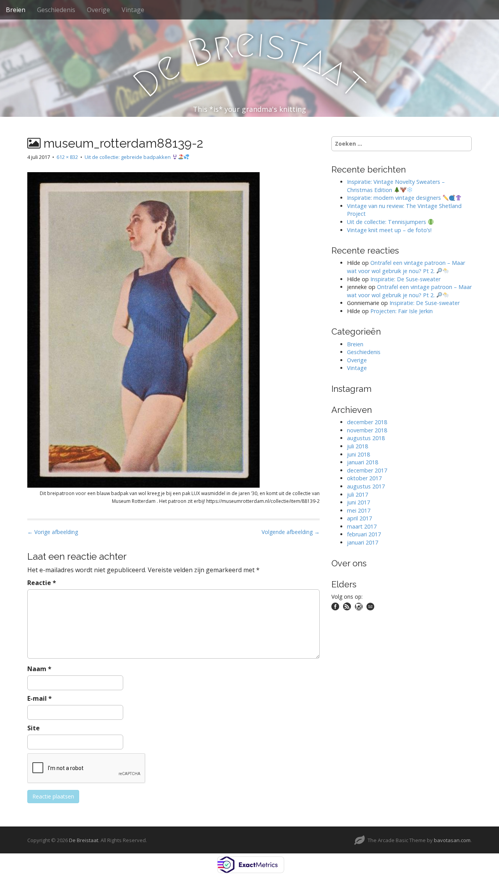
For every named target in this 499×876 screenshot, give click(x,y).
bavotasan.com (452, 840)
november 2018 (367, 430)
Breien (15, 9)
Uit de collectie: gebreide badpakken (128, 156)
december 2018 (367, 422)
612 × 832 (67, 156)
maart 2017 (362, 526)
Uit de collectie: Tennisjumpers (387, 222)
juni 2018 (358, 454)
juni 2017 (358, 502)
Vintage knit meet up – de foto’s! (389, 230)
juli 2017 (357, 494)
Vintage (133, 9)
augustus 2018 (366, 438)
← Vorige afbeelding (52, 532)
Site (33, 728)
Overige (98, 9)
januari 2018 (362, 462)
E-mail (39, 698)
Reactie (41, 582)
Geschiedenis (56, 9)
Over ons (348, 563)
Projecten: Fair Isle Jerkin (401, 311)
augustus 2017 (366, 486)
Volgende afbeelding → (291, 532)
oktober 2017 (364, 478)
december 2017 (367, 470)
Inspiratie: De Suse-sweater (405, 279)
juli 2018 (357, 446)
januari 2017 (362, 542)
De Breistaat (83, 840)
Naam (39, 668)
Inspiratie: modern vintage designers (394, 197)
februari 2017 (364, 534)
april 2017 (359, 518)
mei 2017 (358, 510)
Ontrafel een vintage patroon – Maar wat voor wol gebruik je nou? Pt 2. (406, 267)
